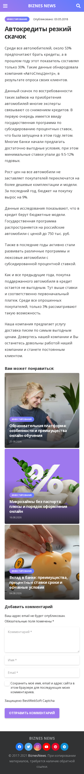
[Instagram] (37, 747)
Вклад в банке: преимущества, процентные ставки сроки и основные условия (38, 582)
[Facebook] (19, 747)
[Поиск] (78, 6)
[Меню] (5, 6)
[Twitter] (28, 747)
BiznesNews (37, 755)
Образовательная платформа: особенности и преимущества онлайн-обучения (38, 430)
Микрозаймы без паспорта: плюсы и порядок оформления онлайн (38, 506)
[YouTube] (46, 747)
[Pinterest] (55, 747)
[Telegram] (64, 747)
